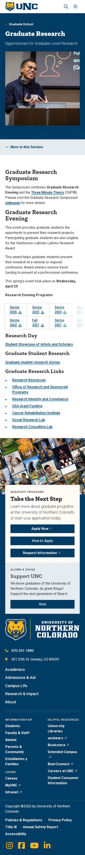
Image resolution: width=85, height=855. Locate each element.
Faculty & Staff (17, 733)
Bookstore (56, 745)
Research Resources (29, 380)
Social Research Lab (28, 420)
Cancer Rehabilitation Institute (36, 413)
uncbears (55, 738)
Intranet (11, 792)
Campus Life (16, 685)
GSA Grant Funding (27, 406)
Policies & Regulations (23, 820)
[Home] (21, 6)
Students (12, 726)
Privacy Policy (60, 820)
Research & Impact (22, 693)
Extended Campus (62, 752)
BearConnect (59, 764)
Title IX (11, 827)
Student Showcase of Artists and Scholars (39, 344)
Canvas (11, 778)
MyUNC (11, 785)
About (10, 702)
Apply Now (39, 529)
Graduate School (21, 24)
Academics (15, 669)
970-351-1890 (22, 651)
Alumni (10, 740)
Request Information (40, 553)
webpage (12, 203)
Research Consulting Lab (32, 427)
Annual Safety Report (40, 827)
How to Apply (42, 541)
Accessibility (15, 834)
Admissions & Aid (20, 677)
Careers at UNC (61, 771)
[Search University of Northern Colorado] (66, 6)
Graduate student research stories (32, 362)
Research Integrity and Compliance (40, 399)
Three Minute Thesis (47, 192)
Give (42, 604)
